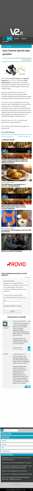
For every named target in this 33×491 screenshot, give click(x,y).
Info (3, 448)
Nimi (5, 300)
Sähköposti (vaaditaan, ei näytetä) (12, 306)
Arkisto (4, 441)
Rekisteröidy (6, 437)
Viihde (16, 39)
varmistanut (13, 80)
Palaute (4, 444)
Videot (23, 39)
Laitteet (5, 42)
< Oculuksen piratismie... (7, 136)
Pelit (9, 39)
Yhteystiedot (6, 451)
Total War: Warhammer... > (25, 136)
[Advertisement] (16, 407)
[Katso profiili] (5, 324)
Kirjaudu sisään (6, 434)
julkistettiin (14, 120)
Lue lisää (22, 489)
